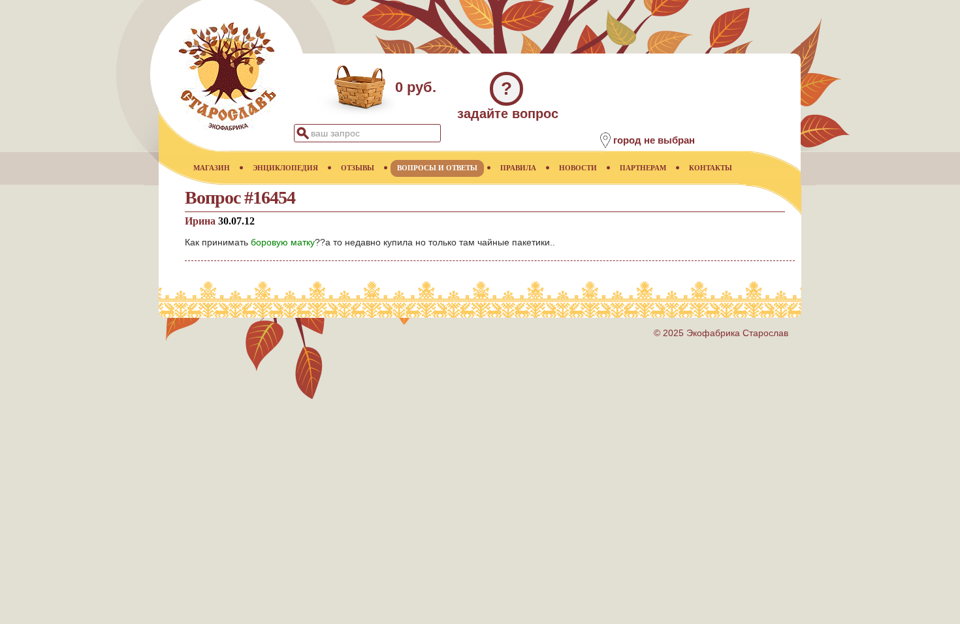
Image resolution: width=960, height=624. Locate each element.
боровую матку (283, 242)
